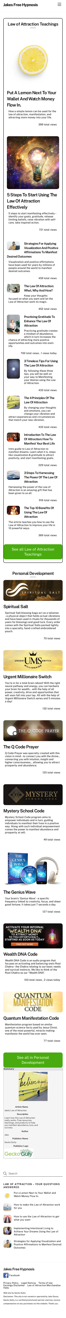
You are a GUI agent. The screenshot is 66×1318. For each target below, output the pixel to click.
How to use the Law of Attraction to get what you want (36, 1218)
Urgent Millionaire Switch (27, 676)
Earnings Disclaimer (14, 1285)
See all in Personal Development (33, 1060)
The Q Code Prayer (21, 746)
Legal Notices (28, 1282)
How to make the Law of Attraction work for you (37, 1206)
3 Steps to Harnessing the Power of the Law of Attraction (40, 477)
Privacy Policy (11, 1282)
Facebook (14, 1275)
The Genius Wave (19, 892)
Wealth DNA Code (20, 954)
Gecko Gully (20, 1293)
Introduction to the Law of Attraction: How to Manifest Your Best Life (40, 439)
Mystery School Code (23, 810)
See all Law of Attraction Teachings (33, 551)
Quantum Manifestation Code (31, 1018)
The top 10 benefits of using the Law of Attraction (39, 512)
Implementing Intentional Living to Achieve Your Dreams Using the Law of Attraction (36, 1231)
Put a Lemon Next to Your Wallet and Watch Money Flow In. (31, 98)
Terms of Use (45, 1282)
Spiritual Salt (15, 606)
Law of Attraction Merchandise (44, 1285)
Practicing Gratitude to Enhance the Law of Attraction (39, 321)
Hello (6, 1287)
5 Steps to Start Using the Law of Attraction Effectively (32, 201)
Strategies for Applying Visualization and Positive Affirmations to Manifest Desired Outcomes (37, 1244)
